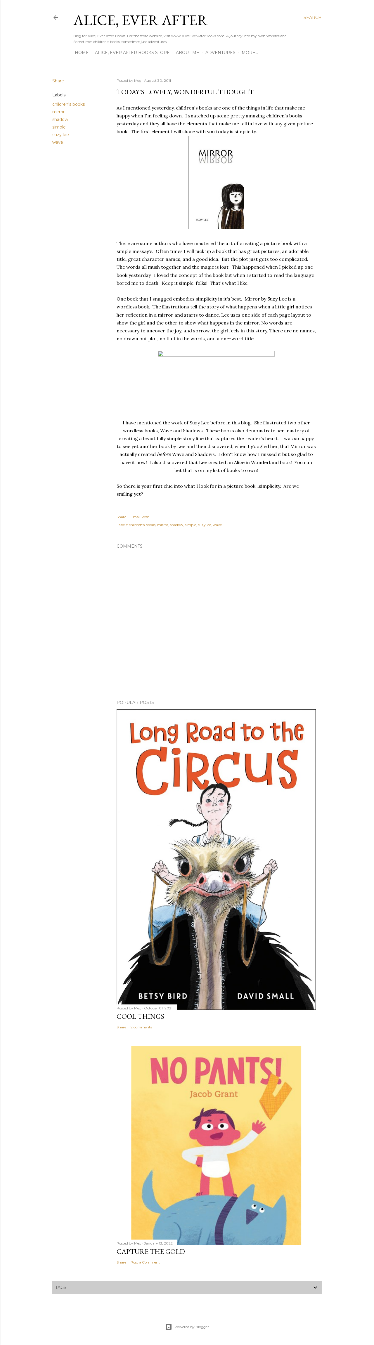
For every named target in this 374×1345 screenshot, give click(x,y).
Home (82, 52)
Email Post (140, 517)
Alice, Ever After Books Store (132, 52)
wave (57, 142)
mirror (58, 111)
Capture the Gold (151, 1251)
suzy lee (60, 134)
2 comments (141, 1027)
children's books (68, 104)
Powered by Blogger (191, 1327)
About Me (187, 52)
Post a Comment (145, 1262)
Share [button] (58, 81)
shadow (60, 119)
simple (59, 127)
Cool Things (140, 1016)
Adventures (220, 52)
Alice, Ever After (140, 20)
